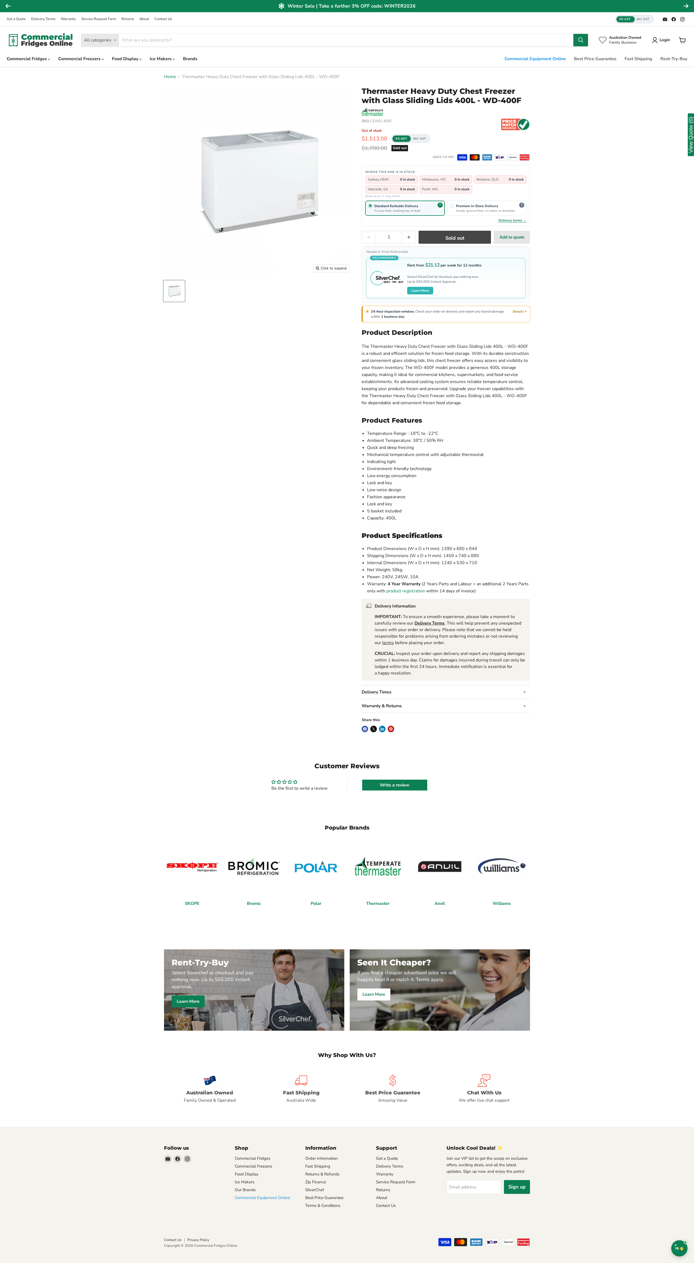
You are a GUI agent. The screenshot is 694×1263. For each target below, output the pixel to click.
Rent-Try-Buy (673, 59)
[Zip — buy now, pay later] (499, 157)
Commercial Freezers (80, 59)
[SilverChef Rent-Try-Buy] (512, 157)
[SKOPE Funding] (524, 157)
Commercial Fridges (27, 59)
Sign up (517, 1187)
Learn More (420, 290)
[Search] (580, 40)
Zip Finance (315, 1182)
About (144, 19)
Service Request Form (98, 19)
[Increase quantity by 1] (409, 237)
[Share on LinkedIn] (382, 729)
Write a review (394, 785)
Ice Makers (161, 59)
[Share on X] (373, 729)
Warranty (68, 19)
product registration (405, 591)
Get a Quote (16, 19)
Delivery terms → (512, 220)
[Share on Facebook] (365, 729)
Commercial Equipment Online (535, 59)
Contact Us (163, 19)
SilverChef (314, 1190)
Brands (190, 59)
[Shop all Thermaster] (372, 111)
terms (388, 643)
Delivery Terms (43, 19)
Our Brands (245, 1190)
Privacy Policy (198, 1240)
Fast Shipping (638, 59)
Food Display (125, 59)
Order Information (321, 1158)
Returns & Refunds (322, 1174)
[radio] (405, 208)
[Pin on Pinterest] (391, 729)
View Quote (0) (691, 135)
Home (170, 76)
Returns (127, 19)
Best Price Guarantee (595, 59)
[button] (634, 19)
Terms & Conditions (322, 1205)
